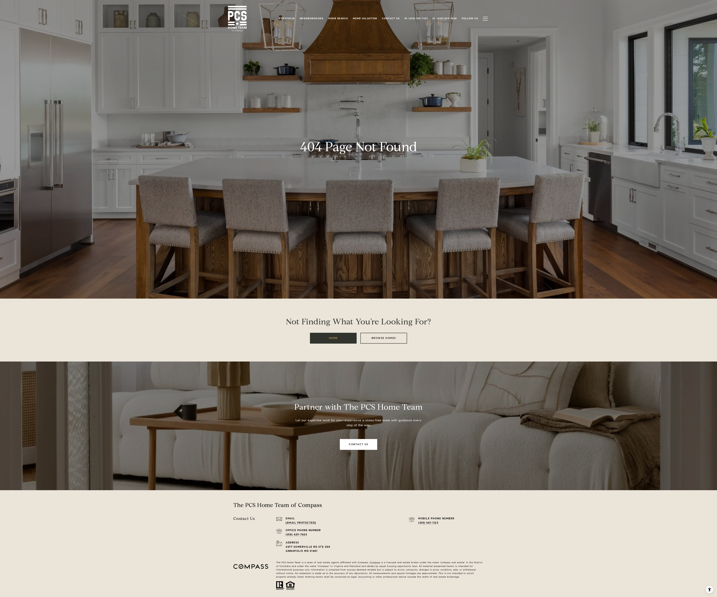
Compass (375, 562)
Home (333, 338)
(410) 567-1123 (428, 522)
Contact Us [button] (358, 444)
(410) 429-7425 (296, 534)
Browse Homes (384, 338)
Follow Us (470, 18)
